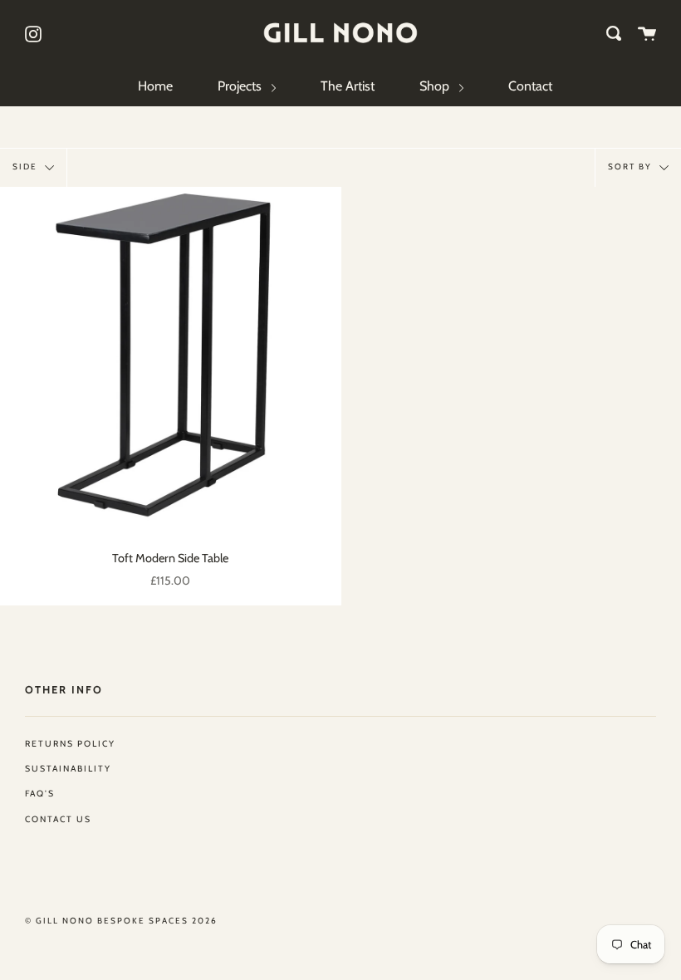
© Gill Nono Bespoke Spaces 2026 (121, 920)
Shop (436, 86)
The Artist (348, 86)
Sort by (631, 166)
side (26, 166)
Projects (241, 86)
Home (155, 86)
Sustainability (68, 768)
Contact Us (58, 819)
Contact (530, 86)
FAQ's (40, 793)
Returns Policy (70, 743)
